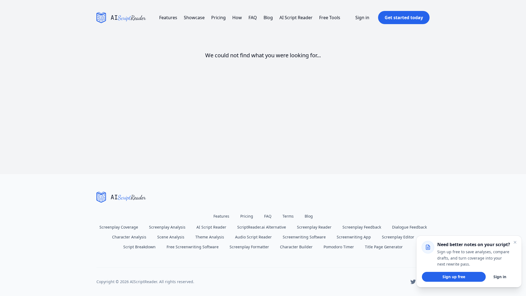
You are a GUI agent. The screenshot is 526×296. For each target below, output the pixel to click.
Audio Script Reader (253, 237)
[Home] (121, 17)
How (237, 18)
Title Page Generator (384, 246)
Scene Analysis (170, 237)
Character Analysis (129, 237)
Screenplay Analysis (167, 227)
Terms (288, 216)
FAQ (252, 18)
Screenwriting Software (304, 237)
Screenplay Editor (398, 237)
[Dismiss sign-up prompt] (515, 242)
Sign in (362, 18)
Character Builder (296, 246)
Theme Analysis (209, 237)
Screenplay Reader (314, 227)
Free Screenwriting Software (193, 246)
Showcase (194, 18)
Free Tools (329, 18)
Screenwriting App (354, 237)
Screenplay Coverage (118, 227)
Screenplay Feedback (361, 227)
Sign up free (453, 276)
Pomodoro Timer (339, 246)
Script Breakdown (139, 246)
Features (168, 18)
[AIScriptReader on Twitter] (413, 281)
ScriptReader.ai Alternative (261, 227)
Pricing (218, 18)
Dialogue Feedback (409, 227)
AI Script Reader (296, 18)
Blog (268, 18)
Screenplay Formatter (249, 246)
